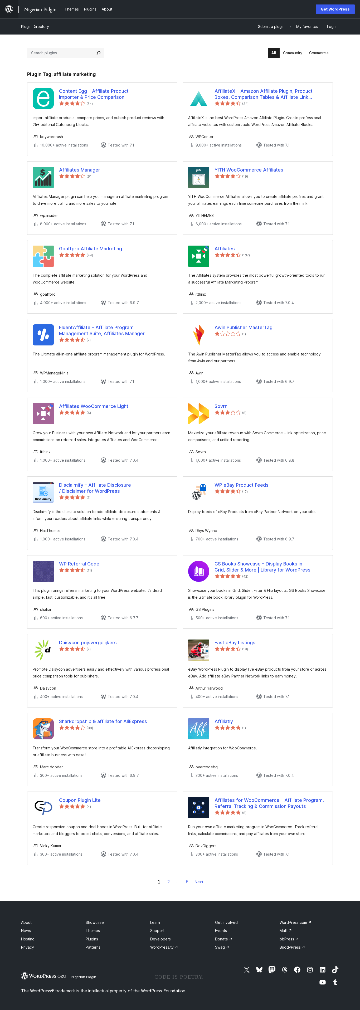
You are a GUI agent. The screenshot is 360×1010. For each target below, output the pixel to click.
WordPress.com (296, 922)
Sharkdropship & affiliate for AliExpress (103, 721)
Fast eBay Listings (235, 642)
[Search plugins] (98, 53)
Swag (222, 947)
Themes (93, 930)
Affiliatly (224, 721)
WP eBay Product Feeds (242, 485)
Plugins (92, 939)
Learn (155, 922)
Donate (223, 939)
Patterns (93, 947)
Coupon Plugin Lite (80, 800)
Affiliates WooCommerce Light (93, 406)
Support (157, 930)
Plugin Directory (35, 26)
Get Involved (226, 922)
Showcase (95, 922)
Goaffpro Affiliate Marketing (90, 248)
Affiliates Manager (79, 170)
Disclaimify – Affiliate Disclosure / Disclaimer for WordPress (95, 488)
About (26, 922)
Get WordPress (335, 9)
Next (199, 882)
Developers (160, 939)
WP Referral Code (79, 564)
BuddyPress (292, 947)
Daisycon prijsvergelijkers (88, 642)
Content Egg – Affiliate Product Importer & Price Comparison (94, 94)
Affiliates (225, 248)
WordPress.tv (164, 947)
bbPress (289, 939)
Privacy (27, 947)
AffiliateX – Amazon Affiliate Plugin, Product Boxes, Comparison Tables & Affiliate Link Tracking (264, 94)
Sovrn (221, 406)
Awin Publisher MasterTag (244, 327)
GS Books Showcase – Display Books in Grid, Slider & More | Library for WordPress (262, 567)
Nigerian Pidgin (83, 977)
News (26, 930)
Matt (286, 930)
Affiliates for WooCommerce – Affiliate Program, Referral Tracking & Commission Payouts (269, 803)
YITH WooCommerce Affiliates (249, 170)
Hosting (28, 939)
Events (221, 930)
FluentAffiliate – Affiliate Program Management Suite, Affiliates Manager (102, 330)
